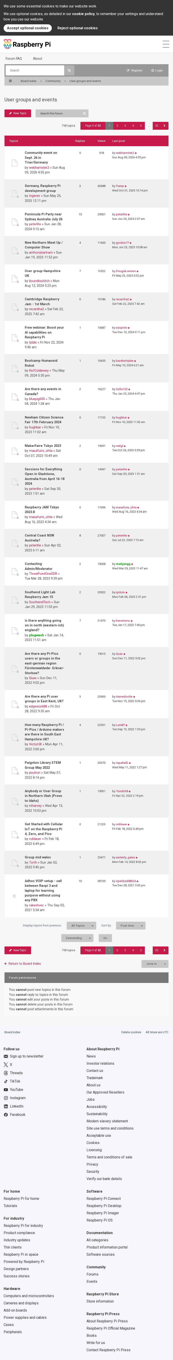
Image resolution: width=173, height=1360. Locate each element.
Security (92, 1171)
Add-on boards (15, 1310)
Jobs (90, 1099)
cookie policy (83, 14)
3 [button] (125, 125)
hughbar (35, 427)
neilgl (119, 446)
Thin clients (13, 1247)
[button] (164, 126)
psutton (34, 772)
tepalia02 (122, 762)
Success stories (17, 1276)
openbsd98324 (126, 881)
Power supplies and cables (25, 1317)
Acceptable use (98, 1135)
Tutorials (10, 1206)
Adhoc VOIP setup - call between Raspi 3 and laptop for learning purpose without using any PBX (43, 890)
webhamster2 (39, 167)
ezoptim (121, 327)
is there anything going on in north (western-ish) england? (44, 625)
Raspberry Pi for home (21, 1198)
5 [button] (141, 125)
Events (91, 1281)
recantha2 (36, 309)
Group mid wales (38, 857)
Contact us (94, 1071)
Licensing (94, 1150)
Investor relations (100, 1063)
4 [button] (133, 125)
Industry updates (17, 1240)
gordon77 (122, 242)
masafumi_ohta (40, 451)
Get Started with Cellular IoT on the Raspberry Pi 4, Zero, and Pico (44, 829)
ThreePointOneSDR (43, 573)
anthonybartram (41, 252)
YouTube (16, 1089)
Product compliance (19, 1233)
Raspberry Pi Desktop (103, 1206)
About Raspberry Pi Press (107, 1321)
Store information (100, 1301)
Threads (16, 1073)
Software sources (100, 1254)
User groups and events (31, 99)
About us (93, 1085)
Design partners (16, 1269)
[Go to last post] (136, 153)
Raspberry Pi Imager (102, 1213)
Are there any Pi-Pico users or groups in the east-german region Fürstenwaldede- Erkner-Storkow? (44, 663)
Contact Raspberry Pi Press (108, 1350)
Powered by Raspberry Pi (24, 1262)
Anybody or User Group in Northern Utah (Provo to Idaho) (43, 796)
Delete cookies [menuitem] (131, 1032)
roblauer (35, 839)
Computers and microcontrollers (29, 1296)
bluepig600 (37, 399)
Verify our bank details (104, 1179)
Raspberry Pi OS (99, 1220)
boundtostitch (39, 281)
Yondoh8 (122, 791)
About (37, 58)
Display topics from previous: (53, 925)
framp (120, 186)
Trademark (94, 1078)
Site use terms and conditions (110, 1128)
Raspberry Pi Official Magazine (110, 1328)
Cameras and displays (21, 1303)
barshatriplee (124, 360)
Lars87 (120, 725)
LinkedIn (16, 1106)
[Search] (69, 70)
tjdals (33, 342)
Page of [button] (93, 125)
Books (91, 1335)
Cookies (93, 1143)
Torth (33, 862)
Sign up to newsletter (26, 1056)
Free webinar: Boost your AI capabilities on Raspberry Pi (44, 332)
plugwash (36, 635)
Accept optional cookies (27, 28)
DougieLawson (126, 271)
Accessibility (96, 1107)
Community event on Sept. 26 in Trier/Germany (41, 157)
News (91, 1056)
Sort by (117, 925)
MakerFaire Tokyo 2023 (43, 446)
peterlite (35, 224)
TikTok (15, 1081)
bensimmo (123, 620)
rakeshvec (36, 905)
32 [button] (156, 125)
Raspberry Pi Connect (103, 1198)
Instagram (18, 1098)
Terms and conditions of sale (109, 1157)
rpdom (120, 592)
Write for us (95, 1343)
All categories (97, 1240)
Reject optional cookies (77, 28)
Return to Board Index (25, 963)
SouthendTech (39, 602)
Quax (32, 678)
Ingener (34, 196)
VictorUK (35, 744)
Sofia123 (121, 389)
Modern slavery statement (107, 1121)
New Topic (20, 113)
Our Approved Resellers (105, 1092)
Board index (12, 1032)
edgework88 (38, 706)
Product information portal (106, 1247)
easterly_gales (125, 857)
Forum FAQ (14, 58)
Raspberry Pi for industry (23, 1226)
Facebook (17, 1114)
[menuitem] (157, 70)
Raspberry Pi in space (21, 1254)
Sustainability (97, 1114)
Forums (92, 1274)
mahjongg (123, 564)
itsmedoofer (124, 696)
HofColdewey (39, 370)
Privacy (92, 1164)
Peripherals (13, 1332)
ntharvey (35, 805)
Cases (9, 1325)
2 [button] (117, 125)
